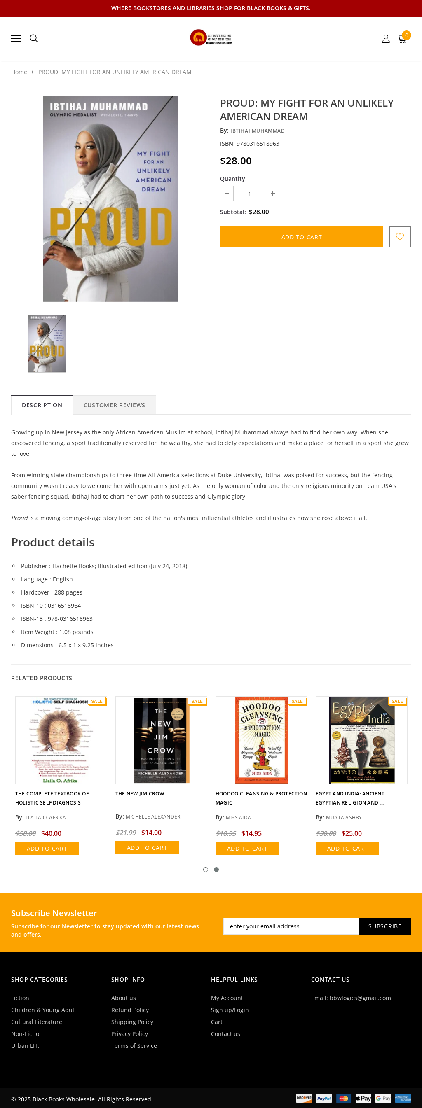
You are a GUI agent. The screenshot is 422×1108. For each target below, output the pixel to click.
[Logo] (211, 36)
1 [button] (205, 869)
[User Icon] (386, 39)
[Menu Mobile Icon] (16, 39)
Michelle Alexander (153, 816)
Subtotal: (233, 212)
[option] (110, 199)
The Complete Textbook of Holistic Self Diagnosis (52, 798)
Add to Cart (47, 848)
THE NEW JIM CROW (139, 793)
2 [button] (216, 869)
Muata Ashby (344, 817)
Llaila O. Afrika (46, 817)
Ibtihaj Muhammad (257, 130)
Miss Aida (238, 817)
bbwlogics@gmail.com (360, 998)
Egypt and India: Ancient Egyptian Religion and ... (350, 798)
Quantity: (233, 178)
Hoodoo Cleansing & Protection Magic (261, 798)
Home (19, 72)
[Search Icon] (34, 39)
